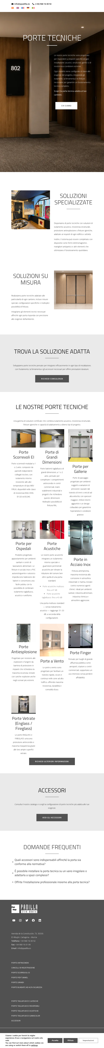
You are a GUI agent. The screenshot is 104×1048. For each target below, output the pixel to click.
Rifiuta (71, 1040)
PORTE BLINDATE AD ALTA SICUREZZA (26, 987)
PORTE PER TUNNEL (19, 977)
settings (34, 1045)
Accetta (55, 1040)
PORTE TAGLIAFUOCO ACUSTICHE (25, 1010)
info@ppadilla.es (22, 4)
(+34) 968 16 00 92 (43, 4)
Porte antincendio (20, 962)
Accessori (16, 1020)
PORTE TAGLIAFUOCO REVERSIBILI (25, 1006)
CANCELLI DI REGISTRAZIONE (23, 967)
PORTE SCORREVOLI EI (20, 972)
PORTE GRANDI (17, 982)
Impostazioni (88, 1040)
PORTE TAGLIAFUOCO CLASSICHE (24, 1001)
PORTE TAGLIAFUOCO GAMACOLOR (25, 1015)
